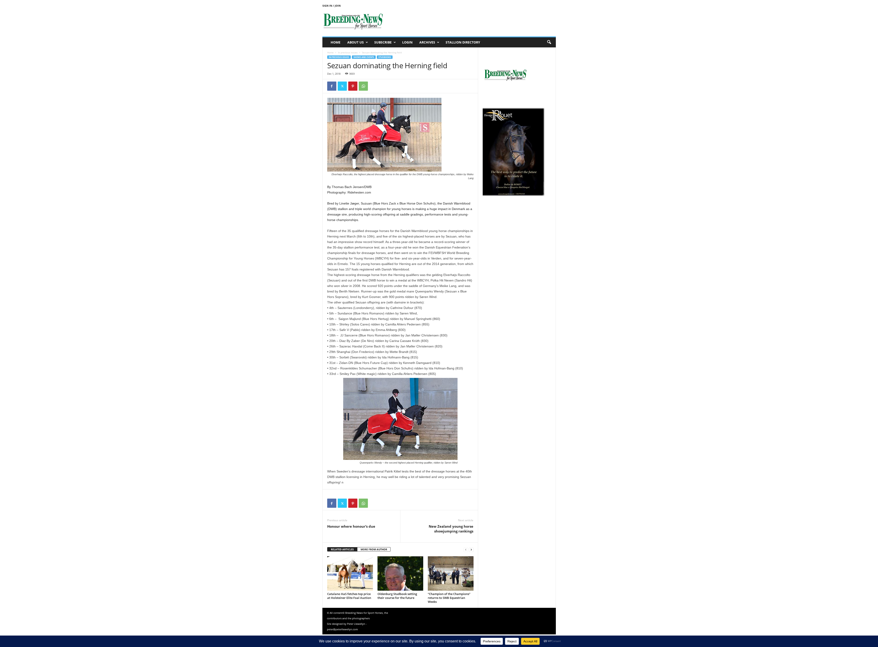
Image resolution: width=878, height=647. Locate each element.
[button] (549, 42)
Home (335, 42)
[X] (342, 86)
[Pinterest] (352, 86)
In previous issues (348, 52)
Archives (427, 42)
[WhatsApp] (363, 86)
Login (407, 42)
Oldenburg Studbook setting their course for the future (397, 596)
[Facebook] (331, 86)
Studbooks (384, 57)
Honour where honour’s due (351, 526)
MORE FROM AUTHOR (374, 549)
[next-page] (471, 549)
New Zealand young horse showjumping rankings (451, 528)
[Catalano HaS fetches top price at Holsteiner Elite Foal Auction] (350, 573)
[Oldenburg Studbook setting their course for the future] (400, 573)
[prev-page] (465, 549)
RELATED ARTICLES (342, 549)
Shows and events (363, 57)
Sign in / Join (331, 5)
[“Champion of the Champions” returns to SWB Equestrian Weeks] (451, 573)
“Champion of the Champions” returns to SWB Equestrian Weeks (449, 598)
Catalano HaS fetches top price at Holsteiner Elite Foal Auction (349, 596)
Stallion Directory (463, 42)
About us (355, 42)
